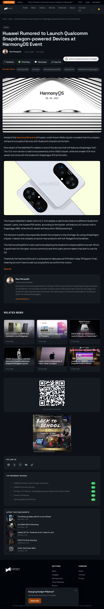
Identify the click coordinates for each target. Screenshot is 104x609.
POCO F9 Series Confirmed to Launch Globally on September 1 (42, 2)
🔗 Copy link (56, 62)
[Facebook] (8, 464)
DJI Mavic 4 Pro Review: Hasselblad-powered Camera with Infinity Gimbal (42, 491)
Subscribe (35, 601)
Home (25, 7)
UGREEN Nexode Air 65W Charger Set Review (31, 483)
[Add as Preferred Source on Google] (81, 58)
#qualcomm (69, 69)
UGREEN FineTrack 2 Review (24, 487)
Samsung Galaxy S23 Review (25, 499)
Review (52, 7)
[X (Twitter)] (14, 464)
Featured (62, 7)
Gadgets (55, 575)
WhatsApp (24, 62)
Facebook (9, 62)
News (33, 7)
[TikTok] (32, 464)
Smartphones (57, 578)
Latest (87, 2)
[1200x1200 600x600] (52, 452)
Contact (82, 575)
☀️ (99, 9)
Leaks (10, 19)
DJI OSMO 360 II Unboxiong (28, 524)
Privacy (81, 578)
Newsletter (96, 2)
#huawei (35, 69)
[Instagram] (20, 464)
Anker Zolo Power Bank (27, 548)
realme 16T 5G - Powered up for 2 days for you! (36, 532)
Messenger (40, 62)
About (72, 7)
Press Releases (58, 582)
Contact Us (82, 9)
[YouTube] (26, 464)
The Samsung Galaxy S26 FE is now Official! (34, 517)
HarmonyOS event (26, 137)
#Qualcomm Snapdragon (88, 69)
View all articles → (23, 299)
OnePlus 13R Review (21, 495)
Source (7, 268)
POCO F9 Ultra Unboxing (27, 540)
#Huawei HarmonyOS (52, 69)
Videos (42, 7)
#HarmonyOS (22, 69)
